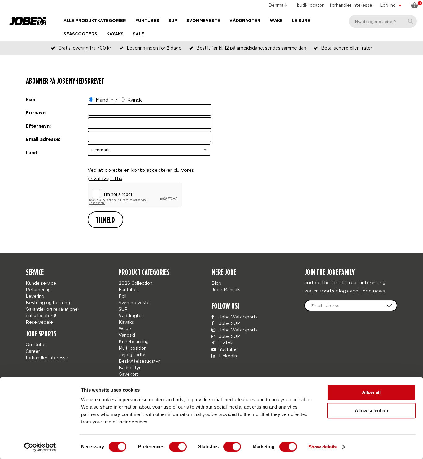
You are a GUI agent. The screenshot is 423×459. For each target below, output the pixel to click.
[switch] (178, 447)
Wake (276, 21)
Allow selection (371, 410)
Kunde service (41, 283)
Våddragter (244, 21)
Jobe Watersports (238, 316)
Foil (122, 296)
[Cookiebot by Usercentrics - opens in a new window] (40, 447)
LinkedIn (227, 355)
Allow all (371, 392)
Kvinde (135, 99)
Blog (216, 283)
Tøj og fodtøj (132, 354)
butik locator (310, 5)
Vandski (127, 335)
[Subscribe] (389, 305)
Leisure (301, 21)
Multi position (132, 348)
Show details (322, 446)
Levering (35, 296)
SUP (172, 21)
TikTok (225, 342)
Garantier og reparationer (52, 309)
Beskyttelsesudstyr (139, 361)
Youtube (227, 349)
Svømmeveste (203, 21)
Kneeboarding (134, 341)
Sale (138, 34)
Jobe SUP (229, 323)
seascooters (80, 34)
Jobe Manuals (226, 289)
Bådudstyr (130, 367)
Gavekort (128, 374)
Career (33, 351)
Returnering (38, 289)
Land (31, 153)
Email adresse (42, 139)
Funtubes (147, 21)
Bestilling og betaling (48, 302)
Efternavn (38, 126)
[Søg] (410, 21)
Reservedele (39, 322)
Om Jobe (36, 344)
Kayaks (115, 34)
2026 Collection (135, 283)
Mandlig (105, 99)
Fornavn (36, 113)
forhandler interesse (351, 5)
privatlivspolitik (105, 178)
